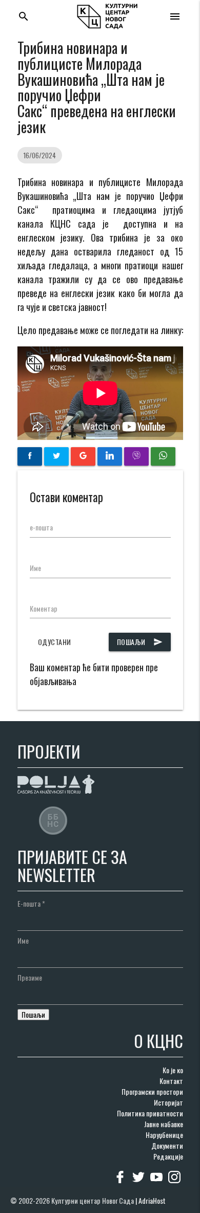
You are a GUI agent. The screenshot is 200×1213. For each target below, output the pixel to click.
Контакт (171, 1080)
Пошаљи (140, 641)
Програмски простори (152, 1091)
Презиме (29, 977)
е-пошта (41, 527)
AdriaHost (152, 1200)
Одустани (54, 641)
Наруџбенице (164, 1134)
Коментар (43, 608)
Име (35, 567)
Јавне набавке (163, 1123)
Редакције (168, 1156)
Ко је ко (173, 1069)
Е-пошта (31, 903)
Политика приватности (150, 1113)
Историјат (168, 1102)
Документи (167, 1145)
